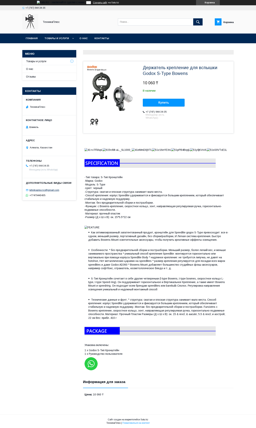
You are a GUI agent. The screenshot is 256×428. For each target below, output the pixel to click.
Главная (32, 38)
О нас (83, 38)
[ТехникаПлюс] (30, 28)
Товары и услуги (56, 38)
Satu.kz (144, 419)
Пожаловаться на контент (136, 423)
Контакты (101, 38)
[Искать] (198, 21)
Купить (163, 102)
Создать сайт (100, 2)
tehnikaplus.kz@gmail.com (44, 190)
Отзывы (31, 76)
